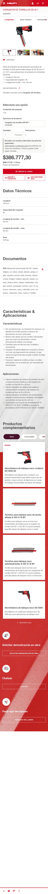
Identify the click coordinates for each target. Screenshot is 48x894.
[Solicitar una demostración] (8, 891)
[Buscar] (42, 3)
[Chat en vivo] (14, 891)
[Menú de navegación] (4, 3)
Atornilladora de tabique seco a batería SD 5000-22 (24, 469)
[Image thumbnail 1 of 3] (9, 52)
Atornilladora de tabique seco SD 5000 (24, 607)
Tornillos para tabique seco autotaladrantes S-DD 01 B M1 (20, 562)
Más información (10, 88)
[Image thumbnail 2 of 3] (23, 52)
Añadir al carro (25, 171)
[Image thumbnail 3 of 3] (37, 52)
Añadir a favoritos (11, 178)
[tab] (9, 19)
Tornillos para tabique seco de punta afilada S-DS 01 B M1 (23, 516)
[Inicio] (12, 3)
